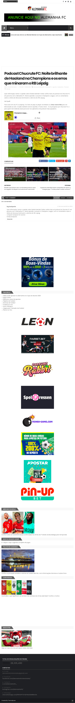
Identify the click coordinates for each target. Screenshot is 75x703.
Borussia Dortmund (39, 87)
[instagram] (68, 1)
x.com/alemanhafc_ (9, 684)
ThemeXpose (11, 700)
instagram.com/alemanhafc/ (12, 689)
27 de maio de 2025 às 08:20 (65, 206)
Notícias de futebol (9, 303)
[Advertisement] (37, 51)
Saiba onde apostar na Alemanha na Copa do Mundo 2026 (22, 296)
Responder (9, 219)
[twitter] (66, 1)
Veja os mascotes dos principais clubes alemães (16, 648)
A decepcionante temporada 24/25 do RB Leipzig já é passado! (36, 176)
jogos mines (7, 297)
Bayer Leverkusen (10, 168)
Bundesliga (31, 172)
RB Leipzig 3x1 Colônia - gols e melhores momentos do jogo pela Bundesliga (58, 176)
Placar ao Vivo (7, 310)
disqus (63, 198)
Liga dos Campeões (57, 87)
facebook (70, 198)
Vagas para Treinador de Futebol (13, 308)
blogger (56, 198)
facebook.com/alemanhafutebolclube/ (16, 678)
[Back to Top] (73, 701)
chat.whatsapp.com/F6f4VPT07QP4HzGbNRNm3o (19, 695)
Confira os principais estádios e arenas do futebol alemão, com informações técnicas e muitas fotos (33, 573)
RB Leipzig (7, 89)
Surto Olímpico (8, 306)
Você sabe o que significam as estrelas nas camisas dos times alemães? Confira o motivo (30, 596)
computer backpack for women (16, 215)
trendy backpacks (12, 216)
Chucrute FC (48, 87)
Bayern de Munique (62, 35)
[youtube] (71, 1)
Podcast (66, 87)
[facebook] (63, 1)
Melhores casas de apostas (11, 299)
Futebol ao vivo (8, 305)
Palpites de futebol (9, 301)
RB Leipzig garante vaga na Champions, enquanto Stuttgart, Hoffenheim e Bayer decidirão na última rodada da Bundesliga (15, 174)
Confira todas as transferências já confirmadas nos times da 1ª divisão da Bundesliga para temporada (34, 535)
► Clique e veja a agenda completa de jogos (15, 542)
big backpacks (11, 206)
